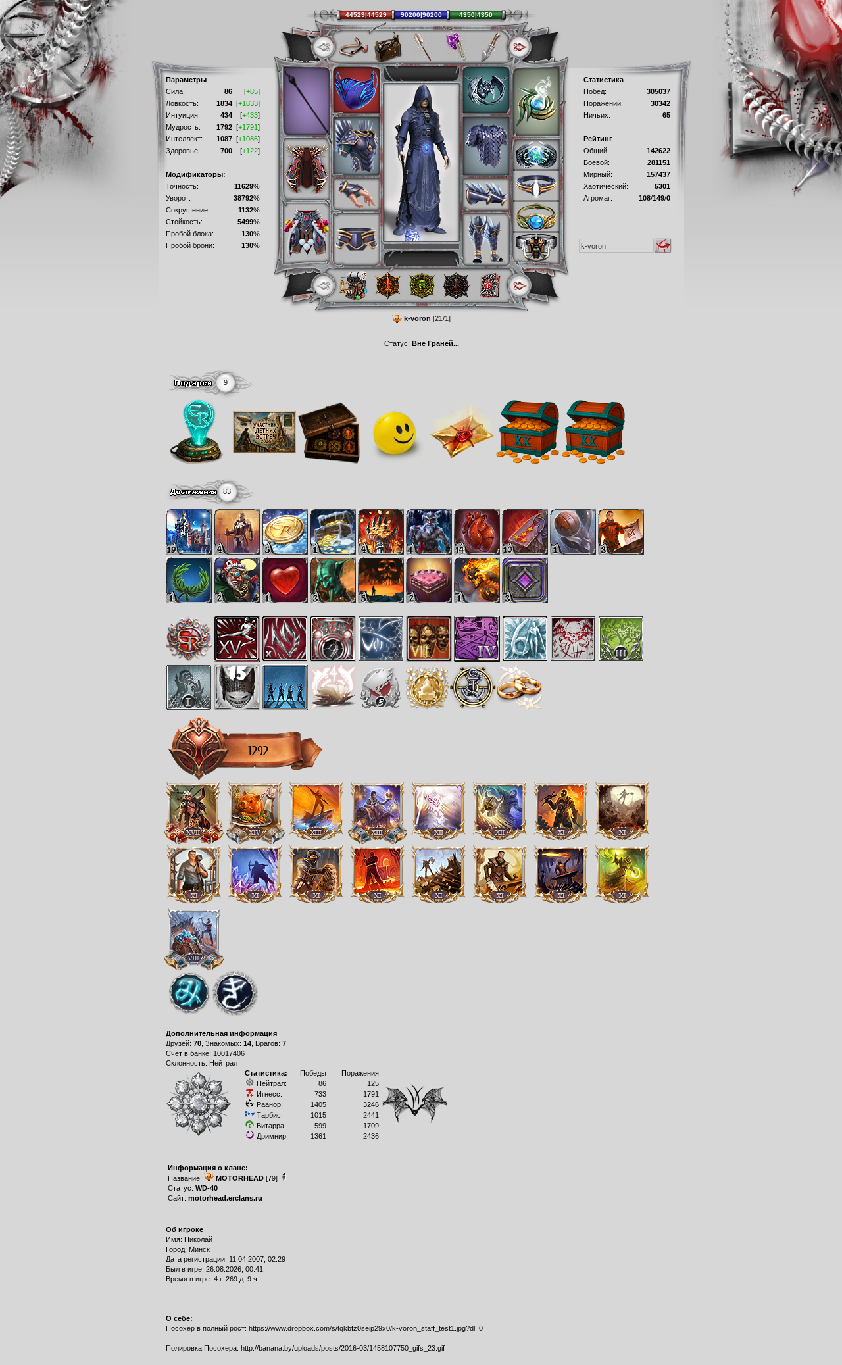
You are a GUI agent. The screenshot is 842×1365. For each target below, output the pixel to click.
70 (197, 1043)
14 (247, 1043)
